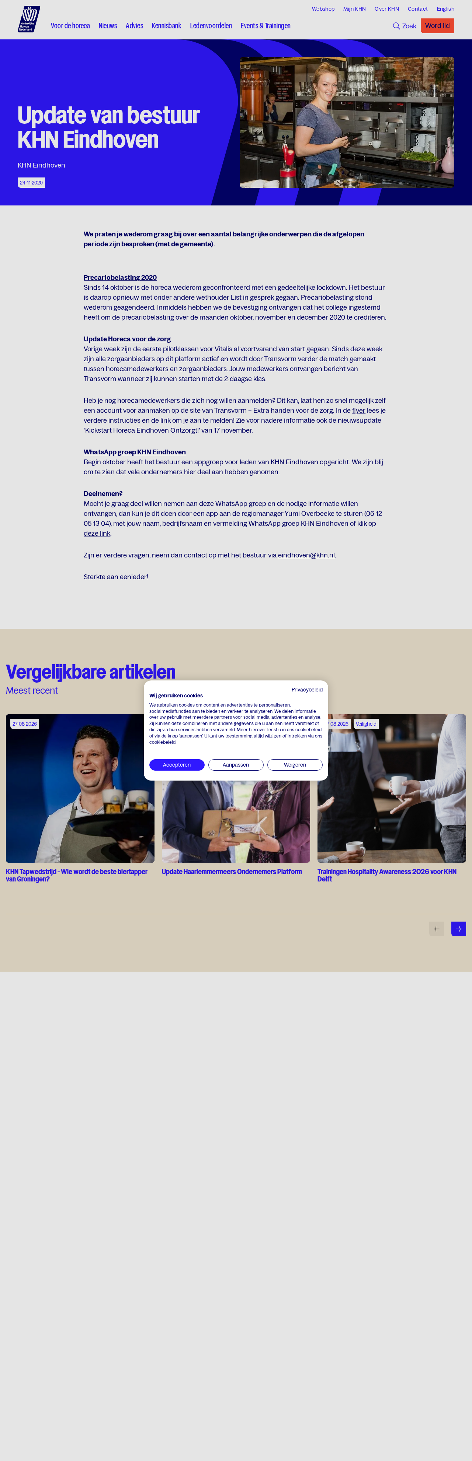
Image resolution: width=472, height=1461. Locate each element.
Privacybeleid (307, 689)
